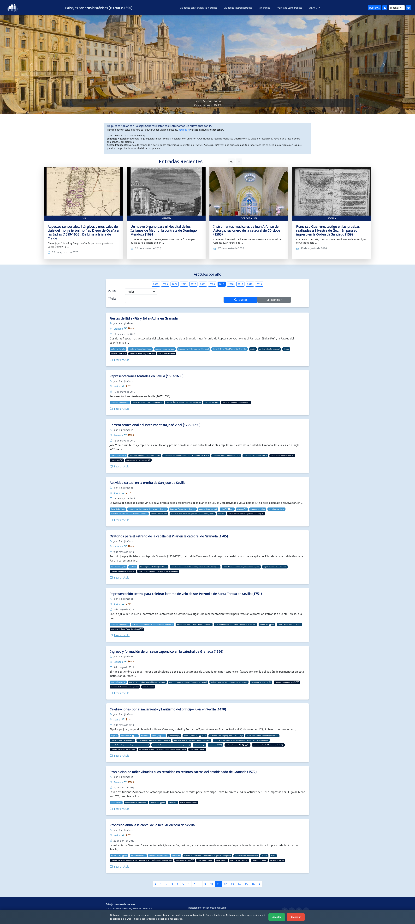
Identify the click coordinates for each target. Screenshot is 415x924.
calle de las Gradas (197, 749)
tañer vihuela (116, 802)
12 (225, 884)
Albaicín (114, 353)
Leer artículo (122, 360)
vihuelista (173, 802)
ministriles (198, 745)
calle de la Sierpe (277, 860)
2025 (165, 284)
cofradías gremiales (276, 509)
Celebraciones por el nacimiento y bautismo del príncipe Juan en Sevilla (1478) (168, 709)
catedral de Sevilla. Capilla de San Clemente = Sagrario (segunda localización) (141, 860)
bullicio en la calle (118, 349)
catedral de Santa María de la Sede (266, 745)
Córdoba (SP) (249, 218)
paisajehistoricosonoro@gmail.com (207, 907)
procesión (125, 735)
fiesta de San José (118, 509)
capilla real (115, 460)
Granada (118, 328)
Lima (83, 218)
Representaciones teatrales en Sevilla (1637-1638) (147, 376)
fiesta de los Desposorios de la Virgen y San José (147, 509)
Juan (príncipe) (174, 735)
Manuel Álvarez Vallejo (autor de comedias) (183, 402)
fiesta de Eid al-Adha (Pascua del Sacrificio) (229, 349)
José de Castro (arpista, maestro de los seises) (229, 682)
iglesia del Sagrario (183, 860)
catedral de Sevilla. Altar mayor (123, 749)
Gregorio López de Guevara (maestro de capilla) (188, 682)
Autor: (112, 290)
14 (239, 884)
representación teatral (120, 402)
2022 (193, 284)
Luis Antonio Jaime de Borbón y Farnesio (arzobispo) (235, 624)
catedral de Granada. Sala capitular (125, 687)
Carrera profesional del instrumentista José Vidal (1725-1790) (155, 425)
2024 (174, 284)
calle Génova (221, 860)
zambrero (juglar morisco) (269, 349)
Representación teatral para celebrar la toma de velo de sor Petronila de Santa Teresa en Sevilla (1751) (186, 594)
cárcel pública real (259, 860)
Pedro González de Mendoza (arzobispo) (262, 735)
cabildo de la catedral (259, 682)
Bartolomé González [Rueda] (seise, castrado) (147, 682)
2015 (259, 284)
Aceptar (276, 917)
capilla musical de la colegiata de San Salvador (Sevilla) (192, 514)
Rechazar (295, 917)
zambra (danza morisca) (164, 349)
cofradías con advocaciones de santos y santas (129, 514)
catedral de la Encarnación (136, 460)
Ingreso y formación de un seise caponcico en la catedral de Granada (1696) (166, 651)
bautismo (144, 735)
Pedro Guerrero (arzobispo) (136, 802)
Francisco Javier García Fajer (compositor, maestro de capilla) (195, 567)
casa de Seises (148, 687)
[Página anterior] (155, 884)
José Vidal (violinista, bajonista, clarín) (145, 455)
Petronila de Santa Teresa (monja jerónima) (194, 624)
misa (223, 509)
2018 (231, 284)
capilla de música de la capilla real (226, 455)
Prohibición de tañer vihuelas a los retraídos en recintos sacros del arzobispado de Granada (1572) (183, 772)
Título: (112, 298)
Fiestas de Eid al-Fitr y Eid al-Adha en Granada (144, 318)
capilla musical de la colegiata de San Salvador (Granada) (186, 455)
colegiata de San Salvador (281, 455)
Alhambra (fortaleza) (138, 353)
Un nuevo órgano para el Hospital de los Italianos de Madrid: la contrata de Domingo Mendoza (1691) (163, 230)
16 (253, 884)
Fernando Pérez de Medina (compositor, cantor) (171, 745)
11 (218, 884)
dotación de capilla (118, 567)
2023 (184, 284)
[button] (31, 64)
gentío (252, 349)
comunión (176, 855)
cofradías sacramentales (158, 855)
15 (246, 884)
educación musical (118, 682)
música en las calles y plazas (140, 349)
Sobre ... (313, 7)
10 (211, 884)
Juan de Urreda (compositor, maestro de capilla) (130, 745)
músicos (221, 514)
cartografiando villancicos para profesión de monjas (152, 624)
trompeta (212, 745)
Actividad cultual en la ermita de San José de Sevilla (147, 482)
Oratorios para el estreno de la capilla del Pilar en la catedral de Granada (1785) (169, 536)
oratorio (133, 567)
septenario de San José (208, 509)
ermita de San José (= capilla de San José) (244, 514)
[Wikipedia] (125, 328)
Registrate (184, 129)
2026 (155, 284)
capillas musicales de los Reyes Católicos (154, 740)
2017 (240, 284)
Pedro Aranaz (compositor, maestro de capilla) (241, 567)
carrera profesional (118, 455)
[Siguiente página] (259, 884)
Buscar (373, 7)
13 (232, 884)
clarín (273, 855)
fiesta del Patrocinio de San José (182, 509)
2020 (212, 284)
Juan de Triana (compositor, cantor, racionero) (192, 740)
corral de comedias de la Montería (236, 402)
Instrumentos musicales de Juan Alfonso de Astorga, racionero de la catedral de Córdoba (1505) (246, 230)
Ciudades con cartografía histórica (198, 7)
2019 (221, 284)
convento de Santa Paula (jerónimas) (125, 629)
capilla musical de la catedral (255, 455)
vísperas (240, 509)
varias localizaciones (167, 353)
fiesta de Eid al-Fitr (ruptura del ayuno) (193, 349)
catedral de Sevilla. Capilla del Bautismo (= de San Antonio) (162, 749)
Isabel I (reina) (189, 735)
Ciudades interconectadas (238, 7)
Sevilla (331, 218)
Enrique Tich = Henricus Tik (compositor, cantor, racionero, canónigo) (241, 740)
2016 (249, 284)
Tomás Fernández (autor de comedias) (147, 402)
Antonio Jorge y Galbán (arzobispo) (153, 567)
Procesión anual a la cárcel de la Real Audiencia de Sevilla (152, 825)
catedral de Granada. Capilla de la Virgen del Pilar (158, 571)
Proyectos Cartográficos (289, 7)
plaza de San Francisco (239, 860)
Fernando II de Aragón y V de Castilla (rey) (226, 735)
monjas (263, 624)
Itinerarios (264, 7)
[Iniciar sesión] (384, 7)
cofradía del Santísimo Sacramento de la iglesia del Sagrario (207, 855)
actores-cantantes (212, 402)
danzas (286, 349)
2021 (202, 284)
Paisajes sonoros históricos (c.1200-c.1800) (98, 8)
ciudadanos (154, 802)
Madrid (166, 218)
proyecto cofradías (257, 509)
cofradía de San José (159, 514)
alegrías (114, 735)
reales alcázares (232, 745)
